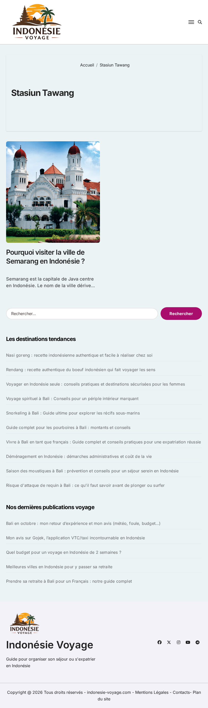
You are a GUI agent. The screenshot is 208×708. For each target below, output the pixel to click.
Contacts (181, 692)
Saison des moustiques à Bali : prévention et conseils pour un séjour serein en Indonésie (92, 470)
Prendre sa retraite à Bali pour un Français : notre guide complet (69, 581)
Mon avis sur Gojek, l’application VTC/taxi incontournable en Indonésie (75, 537)
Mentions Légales (152, 692)
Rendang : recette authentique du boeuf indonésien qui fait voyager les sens (80, 369)
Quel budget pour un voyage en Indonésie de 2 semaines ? (63, 552)
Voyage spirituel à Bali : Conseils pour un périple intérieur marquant (72, 398)
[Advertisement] (137, 95)
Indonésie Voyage (49, 644)
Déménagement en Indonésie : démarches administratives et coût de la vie (79, 456)
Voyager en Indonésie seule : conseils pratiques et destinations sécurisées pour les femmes (95, 384)
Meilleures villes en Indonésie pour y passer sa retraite (59, 566)
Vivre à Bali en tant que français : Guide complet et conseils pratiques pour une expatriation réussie (103, 441)
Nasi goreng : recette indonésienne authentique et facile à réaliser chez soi (79, 355)
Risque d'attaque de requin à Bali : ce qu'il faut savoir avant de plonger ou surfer (85, 485)
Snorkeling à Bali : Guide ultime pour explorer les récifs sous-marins (73, 413)
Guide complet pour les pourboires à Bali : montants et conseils (68, 427)
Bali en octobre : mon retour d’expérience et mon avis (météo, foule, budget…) (83, 523)
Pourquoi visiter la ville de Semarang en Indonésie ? (45, 256)
